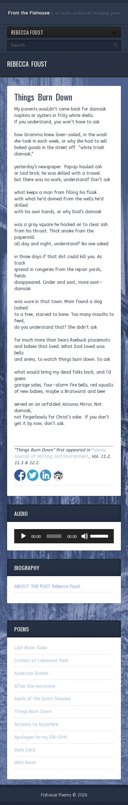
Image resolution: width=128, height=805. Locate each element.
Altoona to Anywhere (36, 724)
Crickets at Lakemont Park (41, 660)
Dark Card (24, 750)
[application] (64, 536)
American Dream (31, 673)
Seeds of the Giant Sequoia (42, 698)
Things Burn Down (33, 711)
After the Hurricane (34, 686)
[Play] (23, 536)
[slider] (100, 535)
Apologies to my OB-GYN (40, 737)
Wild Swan (25, 762)
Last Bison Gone (30, 647)
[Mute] (84, 536)
